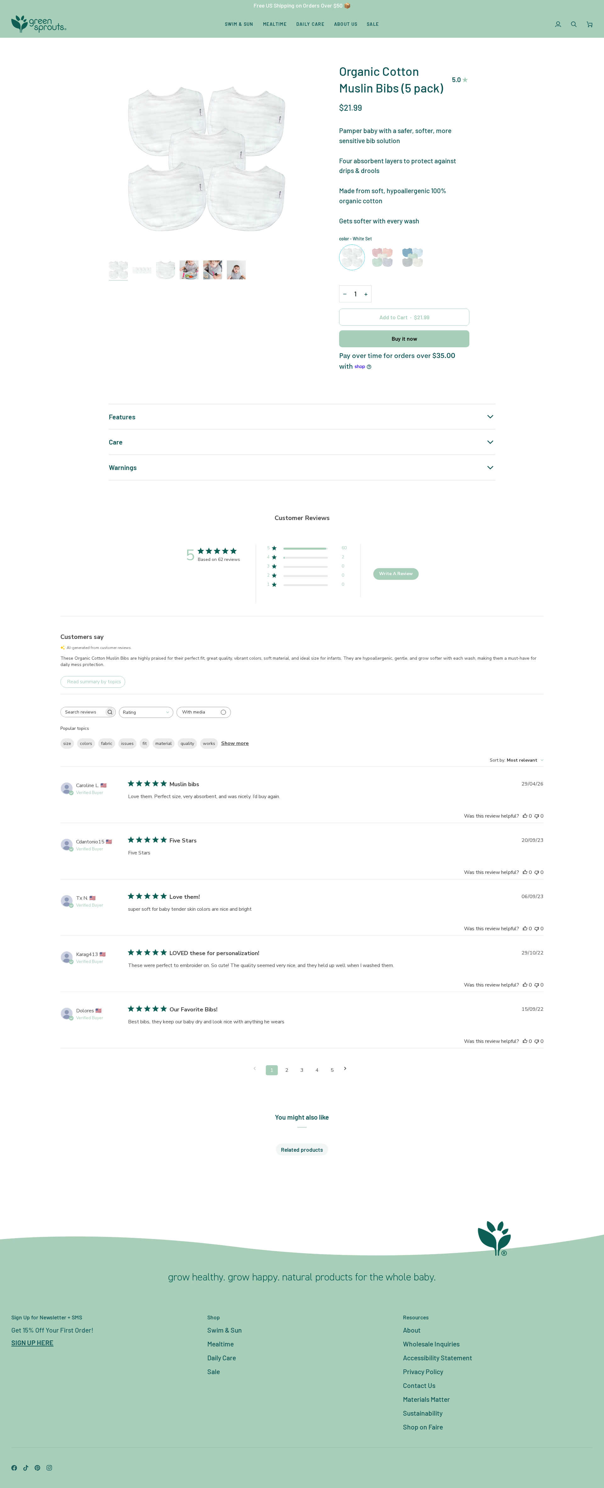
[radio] (352, 257)
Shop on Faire (423, 1427)
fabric (106, 744)
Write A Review (396, 574)
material (163, 744)
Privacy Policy (423, 1371)
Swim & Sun (224, 1330)
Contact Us (419, 1385)
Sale (213, 1371)
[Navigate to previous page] (257, 1068)
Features (122, 417)
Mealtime (220, 1344)
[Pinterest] (37, 1468)
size (67, 744)
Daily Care (221, 1358)
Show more (235, 743)
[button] (239, 24)
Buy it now (404, 338)
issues (127, 744)
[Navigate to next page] (347, 1068)
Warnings (123, 467)
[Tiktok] (25, 1468)
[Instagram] (49, 1468)
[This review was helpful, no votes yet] (525, 816)
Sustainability (423, 1413)
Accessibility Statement (437, 1358)
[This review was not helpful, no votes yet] (536, 816)
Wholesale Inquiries (431, 1344)
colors (86, 744)
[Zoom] (205, 159)
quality (187, 744)
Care (116, 442)
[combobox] (146, 712)
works (209, 744)
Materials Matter (426, 1399)
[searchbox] (82, 712)
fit (145, 744)
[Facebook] (14, 1468)
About (412, 1330)
